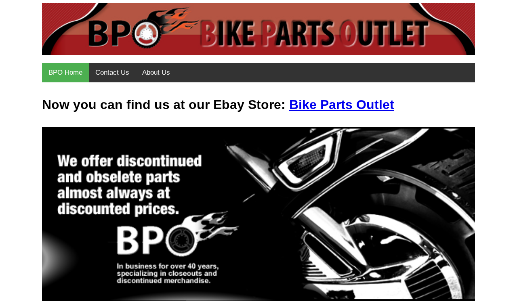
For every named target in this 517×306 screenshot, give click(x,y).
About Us (156, 72)
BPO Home (65, 72)
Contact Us (112, 72)
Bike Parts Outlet (341, 104)
